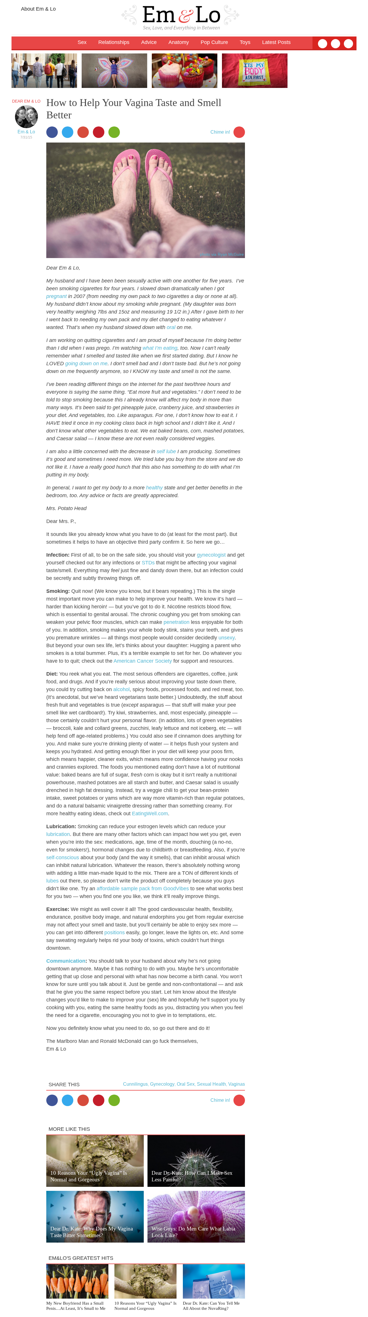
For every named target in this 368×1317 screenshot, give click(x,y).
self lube (166, 451)
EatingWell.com (150, 813)
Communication (65, 961)
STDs (148, 563)
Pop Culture (214, 42)
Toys (245, 42)
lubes (52, 881)
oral (171, 327)
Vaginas (236, 1084)
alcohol (121, 689)
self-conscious (62, 857)
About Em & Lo (38, 9)
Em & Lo (26, 131)
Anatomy (178, 42)
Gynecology (162, 1084)
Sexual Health (211, 1084)
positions (114, 932)
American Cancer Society (143, 661)
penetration (176, 622)
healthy (154, 488)
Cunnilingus (135, 1084)
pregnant (56, 296)
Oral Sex (186, 1084)
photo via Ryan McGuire (222, 254)
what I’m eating (160, 348)
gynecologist (211, 555)
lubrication (58, 834)
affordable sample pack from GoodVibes (143, 888)
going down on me (86, 363)
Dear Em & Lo (26, 101)
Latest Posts (276, 42)
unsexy (226, 638)
